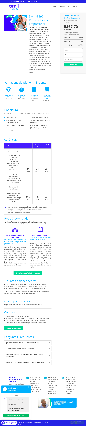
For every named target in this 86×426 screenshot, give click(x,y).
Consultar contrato (13, 328)
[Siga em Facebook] (76, 422)
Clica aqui (11, 408)
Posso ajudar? (11, 423)
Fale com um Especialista (17, 415)
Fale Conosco (72, 7)
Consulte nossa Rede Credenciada (28, 273)
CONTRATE (73, 65)
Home (55, 7)
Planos (62, 7)
